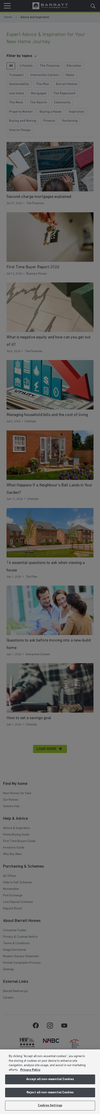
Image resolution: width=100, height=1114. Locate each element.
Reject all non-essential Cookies (50, 1092)
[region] (50, 1081)
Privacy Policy (30, 1069)
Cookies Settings (50, 1105)
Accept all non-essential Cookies (50, 1079)
